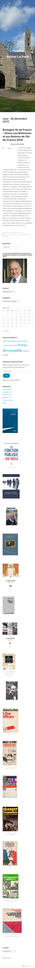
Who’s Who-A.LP (7, 395)
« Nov (4, 331)
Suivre (6, 375)
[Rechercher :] (11, 247)
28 (3, 326)
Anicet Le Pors (17, 57)
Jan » (8, 331)
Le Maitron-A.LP (7, 392)
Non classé (13, 345)
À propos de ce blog (8, 400)
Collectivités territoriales (22, 341)
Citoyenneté (11, 341)
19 (25, 320)
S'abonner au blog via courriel (13, 362)
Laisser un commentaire (10, 234)
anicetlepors (7, 232)
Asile (4, 341)
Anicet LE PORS (7, 389)
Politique (22, 345)
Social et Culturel (18, 232)
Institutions (6, 345)
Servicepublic (13, 350)
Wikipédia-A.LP (7, 397)
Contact (5, 403)
